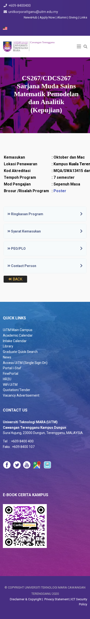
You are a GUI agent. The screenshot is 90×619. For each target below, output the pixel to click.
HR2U (7, 379)
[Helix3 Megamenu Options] (79, 46)
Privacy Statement (56, 599)
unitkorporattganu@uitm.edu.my (33, 12)
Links (83, 17)
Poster (60, 191)
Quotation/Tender (16, 390)
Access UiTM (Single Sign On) (25, 363)
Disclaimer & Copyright (26, 599)
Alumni (62, 17)
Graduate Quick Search (20, 352)
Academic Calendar (18, 335)
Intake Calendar (15, 341)
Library (8, 346)
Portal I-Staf (12, 368)
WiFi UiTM (10, 385)
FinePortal (10, 373)
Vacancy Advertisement (21, 395)
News (7, 357)
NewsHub (30, 17)
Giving (73, 17)
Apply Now (47, 17)
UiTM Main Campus (17, 330)
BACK (17, 279)
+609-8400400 (19, 5)
